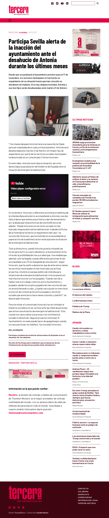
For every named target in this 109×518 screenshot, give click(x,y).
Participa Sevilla (29, 363)
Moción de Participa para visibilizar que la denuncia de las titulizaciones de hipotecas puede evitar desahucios (34, 344)
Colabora (83, 491)
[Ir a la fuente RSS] (67, 3)
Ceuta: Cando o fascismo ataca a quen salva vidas (84, 343)
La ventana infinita (81, 289)
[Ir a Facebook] (52, 3)
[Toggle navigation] (10, 20)
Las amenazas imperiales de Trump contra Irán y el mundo (86, 437)
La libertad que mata (82, 300)
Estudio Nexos (42, 513)
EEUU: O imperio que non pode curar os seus (84, 448)
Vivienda (23, 32)
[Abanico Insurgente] (86, 98)
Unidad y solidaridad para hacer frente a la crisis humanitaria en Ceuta (84, 460)
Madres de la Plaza (81, 312)
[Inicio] (19, 10)
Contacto (83, 488)
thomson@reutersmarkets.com (26, 412)
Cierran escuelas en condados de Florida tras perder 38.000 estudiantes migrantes (85, 199)
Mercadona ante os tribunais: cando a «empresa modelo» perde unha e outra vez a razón (86, 356)
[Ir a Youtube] (62, 3)
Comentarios (85, 497)
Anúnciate (83, 494)
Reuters (13, 394)
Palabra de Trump (80, 306)
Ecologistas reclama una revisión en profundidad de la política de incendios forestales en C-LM (86, 164)
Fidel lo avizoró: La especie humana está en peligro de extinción (85, 424)
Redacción (13, 32)
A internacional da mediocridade (81, 412)
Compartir (18, 354)
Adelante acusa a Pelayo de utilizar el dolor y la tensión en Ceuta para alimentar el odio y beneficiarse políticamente (85, 182)
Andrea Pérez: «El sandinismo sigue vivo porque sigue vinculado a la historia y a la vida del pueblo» (85, 374)
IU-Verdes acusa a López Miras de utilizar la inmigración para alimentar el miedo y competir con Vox (85, 215)
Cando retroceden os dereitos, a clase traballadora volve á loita (84, 330)
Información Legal (88, 500)
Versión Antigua (87, 503)
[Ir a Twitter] (57, 3)
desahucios (14, 363)
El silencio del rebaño (82, 295)
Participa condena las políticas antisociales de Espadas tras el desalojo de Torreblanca (37, 336)
